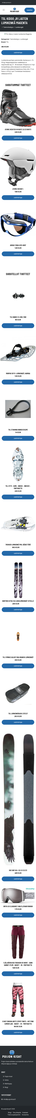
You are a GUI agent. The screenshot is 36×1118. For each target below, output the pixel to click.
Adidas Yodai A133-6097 (18, 245)
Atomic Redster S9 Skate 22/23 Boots (18, 129)
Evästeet (25, 1112)
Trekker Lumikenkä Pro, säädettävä (18, 544)
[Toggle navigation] (3, 10)
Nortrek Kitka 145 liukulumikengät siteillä (18, 601)
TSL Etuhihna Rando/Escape (18, 430)
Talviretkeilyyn (8, 27)
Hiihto (7, 1080)
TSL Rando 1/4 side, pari (18, 317)
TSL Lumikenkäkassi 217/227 (18, 713)
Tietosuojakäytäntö (14, 1115)
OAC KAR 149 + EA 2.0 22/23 (18, 870)
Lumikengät (19, 27)
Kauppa (29, 10)
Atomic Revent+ (18, 189)
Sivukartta (25, 1115)
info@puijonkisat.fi (6, 2)
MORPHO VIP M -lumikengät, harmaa (18, 373)
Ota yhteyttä (17, 1112)
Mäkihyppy (8, 1084)
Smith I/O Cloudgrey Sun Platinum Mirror (18, 906)
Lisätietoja (18, 52)
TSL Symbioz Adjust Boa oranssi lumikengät (18, 657)
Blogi (6, 1087)
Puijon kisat (8, 1076)
